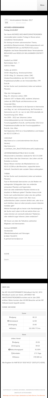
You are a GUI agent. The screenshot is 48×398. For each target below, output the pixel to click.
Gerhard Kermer (21, 22)
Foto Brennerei (41, 395)
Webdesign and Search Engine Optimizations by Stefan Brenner (19, 395)
